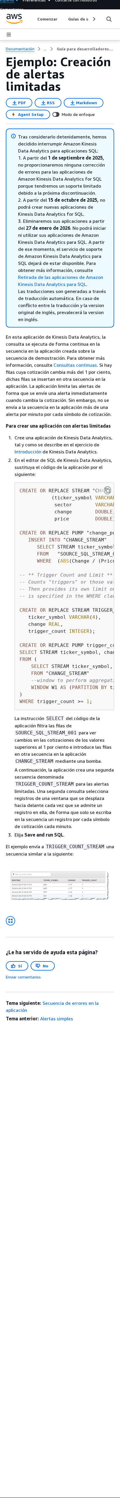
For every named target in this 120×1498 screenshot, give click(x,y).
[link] (85, 49)
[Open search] (109, 19)
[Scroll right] (93, 19)
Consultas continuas (75, 365)
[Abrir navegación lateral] (9, 34)
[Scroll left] (33, 19)
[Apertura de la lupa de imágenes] (10, 920)
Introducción (28, 452)
